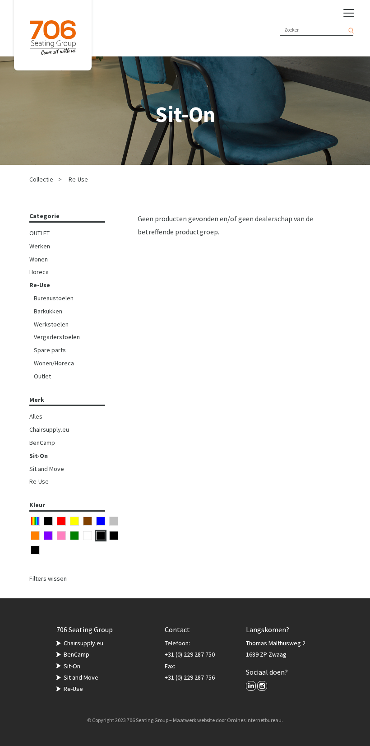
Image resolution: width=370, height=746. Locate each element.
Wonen (38, 259)
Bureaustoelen (54, 298)
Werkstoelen (51, 324)
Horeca (39, 272)
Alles (35, 416)
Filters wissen (48, 578)
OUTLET (39, 233)
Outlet (42, 376)
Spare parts (50, 350)
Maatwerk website (194, 720)
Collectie (41, 179)
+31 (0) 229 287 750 (190, 654)
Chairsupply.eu (49, 429)
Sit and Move (46, 469)
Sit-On (38, 456)
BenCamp (42, 442)
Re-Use (78, 179)
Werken (39, 246)
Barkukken (48, 311)
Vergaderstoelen (57, 337)
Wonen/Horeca (54, 363)
